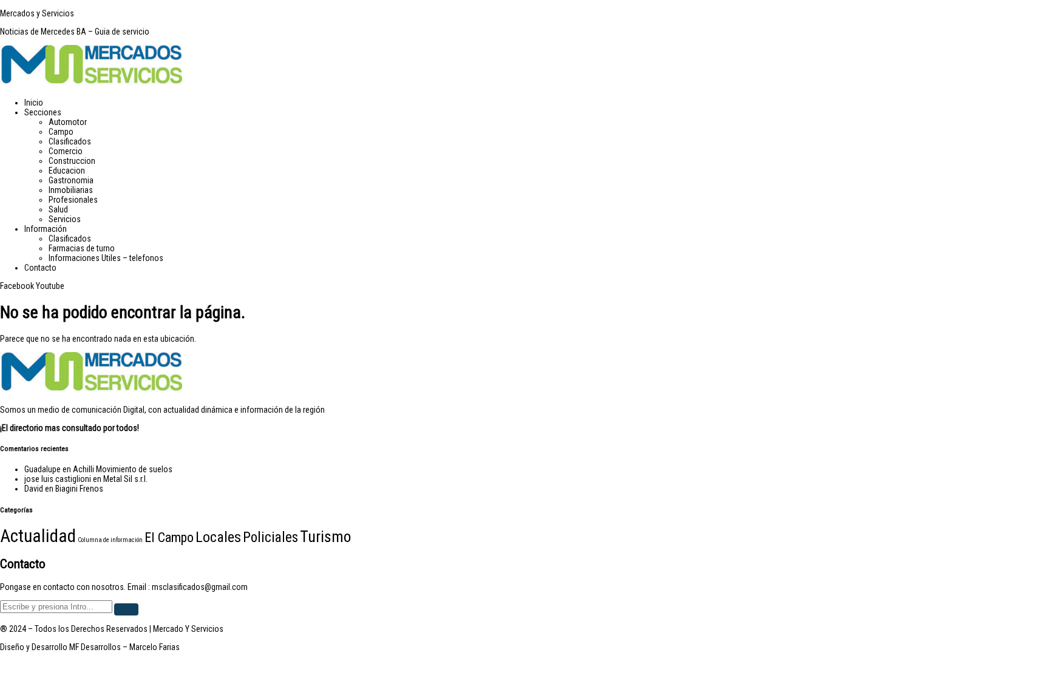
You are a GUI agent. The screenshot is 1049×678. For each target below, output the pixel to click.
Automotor (68, 122)
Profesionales (73, 200)
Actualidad (38, 536)
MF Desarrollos (95, 647)
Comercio (66, 151)
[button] (536, 112)
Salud (58, 209)
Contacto (40, 268)
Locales (218, 537)
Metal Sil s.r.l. (125, 479)
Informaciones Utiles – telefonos (106, 258)
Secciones (42, 112)
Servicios (65, 219)
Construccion (72, 161)
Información (45, 229)
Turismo (325, 536)
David (33, 488)
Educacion (67, 170)
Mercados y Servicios (37, 13)
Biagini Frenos (79, 488)
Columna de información (110, 540)
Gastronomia (71, 180)
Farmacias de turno (82, 248)
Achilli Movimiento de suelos (122, 469)
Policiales (270, 537)
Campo (61, 132)
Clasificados (70, 141)
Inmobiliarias (71, 190)
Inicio (33, 102)
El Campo (169, 537)
